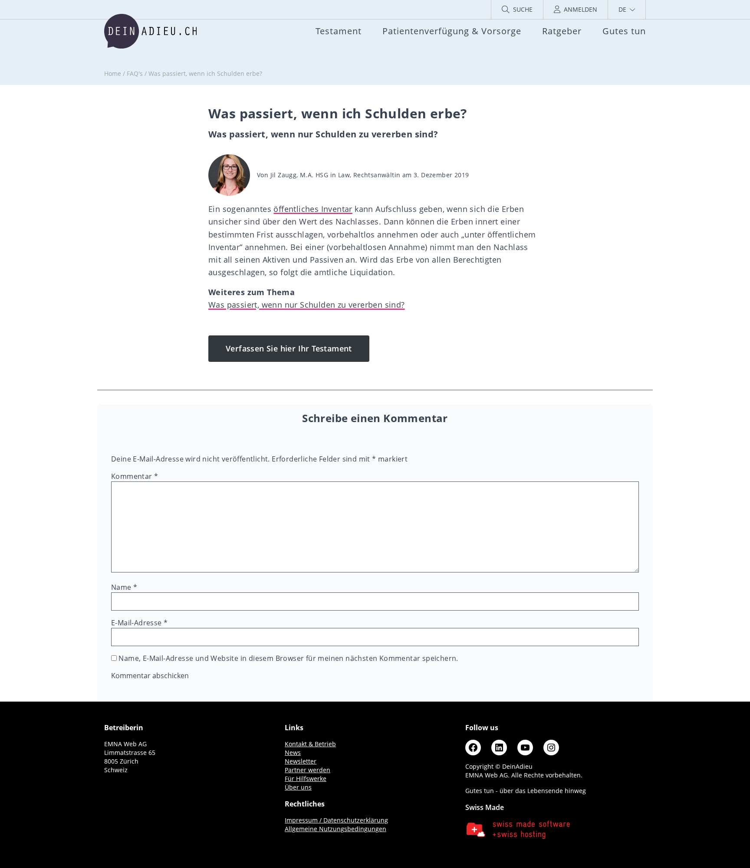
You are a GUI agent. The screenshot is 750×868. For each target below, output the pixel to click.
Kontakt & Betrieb (310, 744)
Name (124, 587)
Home (112, 73)
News (293, 752)
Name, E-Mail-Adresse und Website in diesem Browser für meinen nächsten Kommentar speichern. (288, 658)
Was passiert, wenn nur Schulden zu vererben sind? (306, 304)
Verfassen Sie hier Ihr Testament (289, 348)
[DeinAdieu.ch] (150, 31)
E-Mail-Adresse (139, 622)
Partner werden (307, 770)
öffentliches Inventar (312, 209)
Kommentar (134, 476)
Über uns (298, 787)
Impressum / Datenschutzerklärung (336, 820)
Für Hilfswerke (305, 778)
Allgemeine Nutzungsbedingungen (335, 829)
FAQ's (135, 73)
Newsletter (300, 761)
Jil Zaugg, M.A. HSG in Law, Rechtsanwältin (335, 175)
